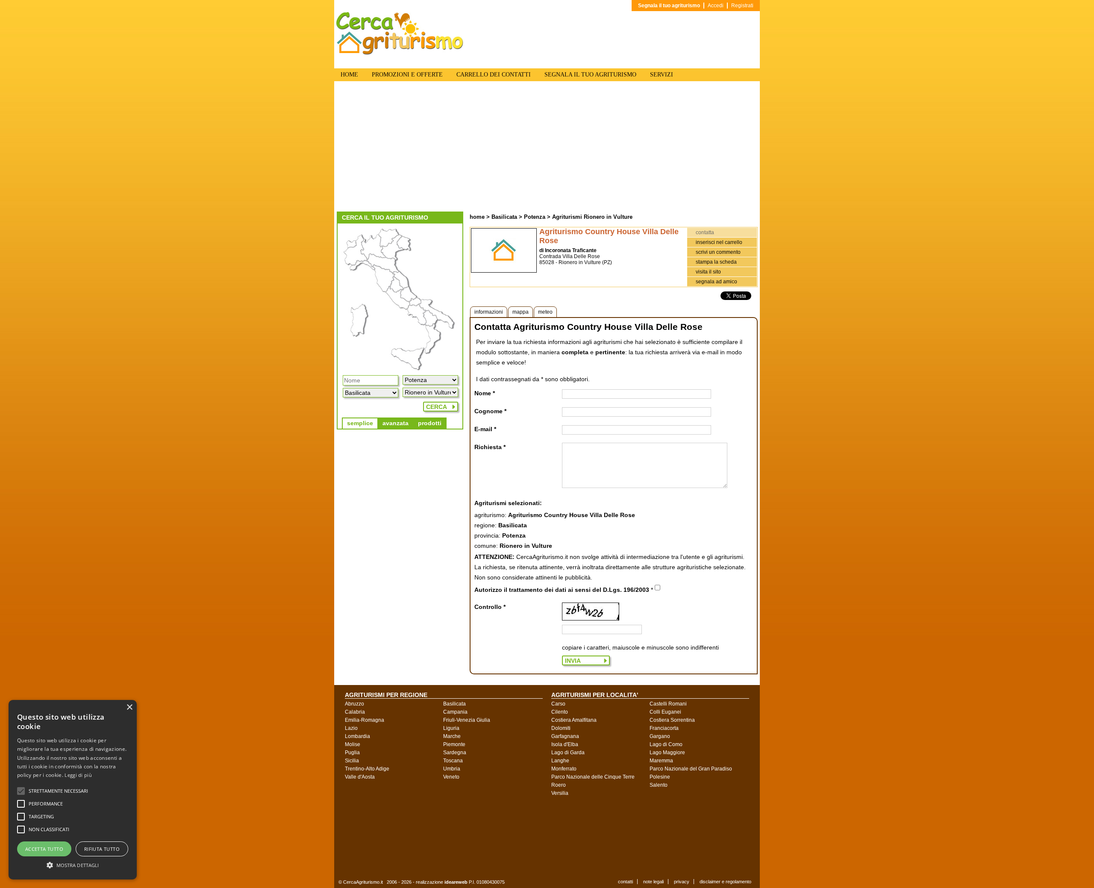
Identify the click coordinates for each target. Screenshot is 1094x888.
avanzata (395, 423)
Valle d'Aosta (360, 777)
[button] (58, 791)
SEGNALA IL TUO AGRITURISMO (590, 74)
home (477, 217)
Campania (455, 712)
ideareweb (456, 882)
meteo (545, 312)
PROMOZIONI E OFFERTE (407, 74)
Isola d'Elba (564, 744)
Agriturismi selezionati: (508, 503)
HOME (349, 74)
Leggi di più (78, 775)
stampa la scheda (716, 262)
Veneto (451, 777)
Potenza (534, 217)
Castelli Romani (668, 704)
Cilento (559, 712)
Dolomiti (561, 728)
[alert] (73, 789)
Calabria (355, 712)
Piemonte (454, 744)
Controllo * (490, 606)
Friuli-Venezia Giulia (466, 720)
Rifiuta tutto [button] (102, 849)
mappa (520, 312)
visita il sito (708, 272)
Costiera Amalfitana (574, 720)
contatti (625, 881)
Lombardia (357, 736)
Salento (659, 785)
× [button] (129, 707)
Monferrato (563, 769)
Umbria (451, 769)
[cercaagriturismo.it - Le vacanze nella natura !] (400, 53)
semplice (360, 423)
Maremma (661, 761)
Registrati (742, 6)
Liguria (451, 728)
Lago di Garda (568, 753)
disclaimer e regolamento (725, 881)
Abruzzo (354, 704)
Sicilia (352, 761)
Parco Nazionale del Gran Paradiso (691, 769)
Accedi (715, 6)
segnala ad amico (716, 282)
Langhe (560, 761)
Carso (558, 704)
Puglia (352, 753)
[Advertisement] (547, 147)
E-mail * (485, 429)
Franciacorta (664, 728)
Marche (452, 736)
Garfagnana (565, 736)
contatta (705, 232)
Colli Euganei (665, 712)
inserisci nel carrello (719, 242)
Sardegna (454, 753)
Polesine (660, 777)
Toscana (453, 761)
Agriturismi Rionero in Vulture (592, 217)
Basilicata (504, 217)
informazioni (488, 312)
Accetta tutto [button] (44, 849)
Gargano (660, 736)
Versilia (559, 793)
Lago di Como (666, 744)
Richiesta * (490, 447)
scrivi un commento (718, 252)
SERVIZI (661, 74)
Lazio (351, 728)
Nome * (484, 393)
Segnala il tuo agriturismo (669, 6)
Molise (352, 744)
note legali (653, 881)
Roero (558, 785)
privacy (681, 881)
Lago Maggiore (667, 753)
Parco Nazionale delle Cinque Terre (593, 777)
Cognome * (490, 411)
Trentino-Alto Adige (367, 769)
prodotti (429, 423)
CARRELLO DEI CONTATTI (493, 74)
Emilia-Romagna (364, 720)
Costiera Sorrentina (672, 720)
